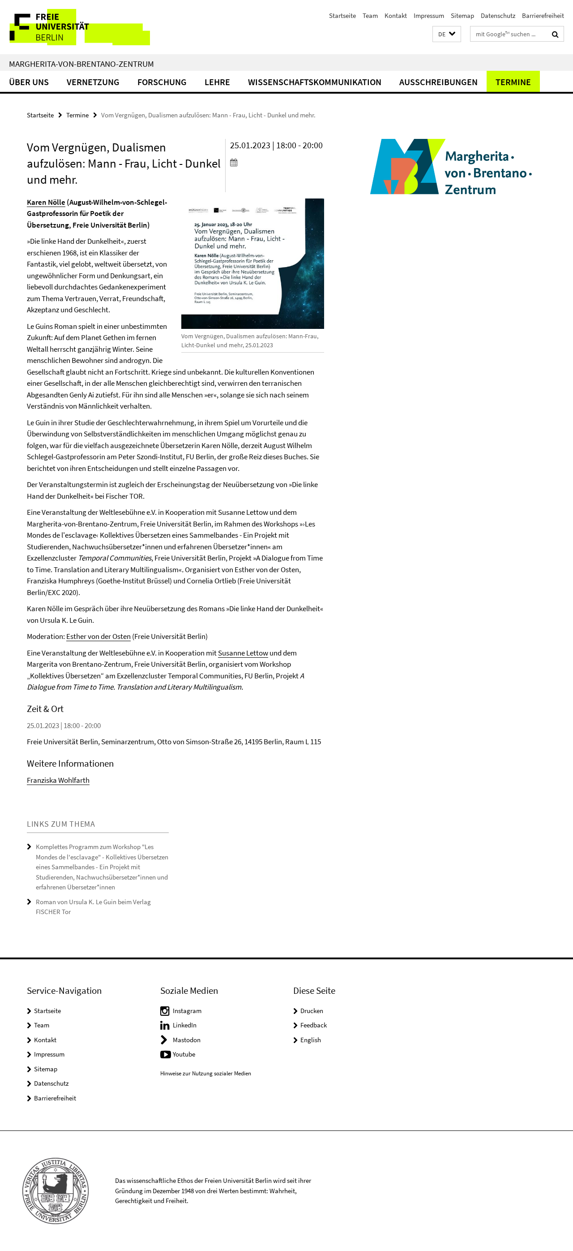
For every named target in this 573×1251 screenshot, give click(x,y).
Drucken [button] (311, 1010)
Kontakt (396, 15)
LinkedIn (185, 1025)
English (310, 1039)
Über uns (29, 81)
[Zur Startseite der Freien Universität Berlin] (75, 27)
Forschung (162, 81)
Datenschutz (498, 15)
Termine (513, 81)
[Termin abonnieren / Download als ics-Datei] (277, 162)
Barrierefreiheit (543, 15)
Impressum (429, 15)
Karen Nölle (46, 202)
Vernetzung (93, 81)
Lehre (217, 81)
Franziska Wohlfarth (58, 780)
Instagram (187, 1010)
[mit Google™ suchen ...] (555, 34)
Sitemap (462, 15)
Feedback (313, 1025)
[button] (446, 34)
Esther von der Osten (98, 636)
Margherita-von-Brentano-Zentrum (81, 63)
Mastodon (187, 1039)
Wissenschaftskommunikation (314, 81)
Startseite (342, 15)
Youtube (184, 1054)
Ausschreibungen (438, 81)
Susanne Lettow (243, 653)
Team (370, 15)
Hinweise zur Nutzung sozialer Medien (205, 1073)
